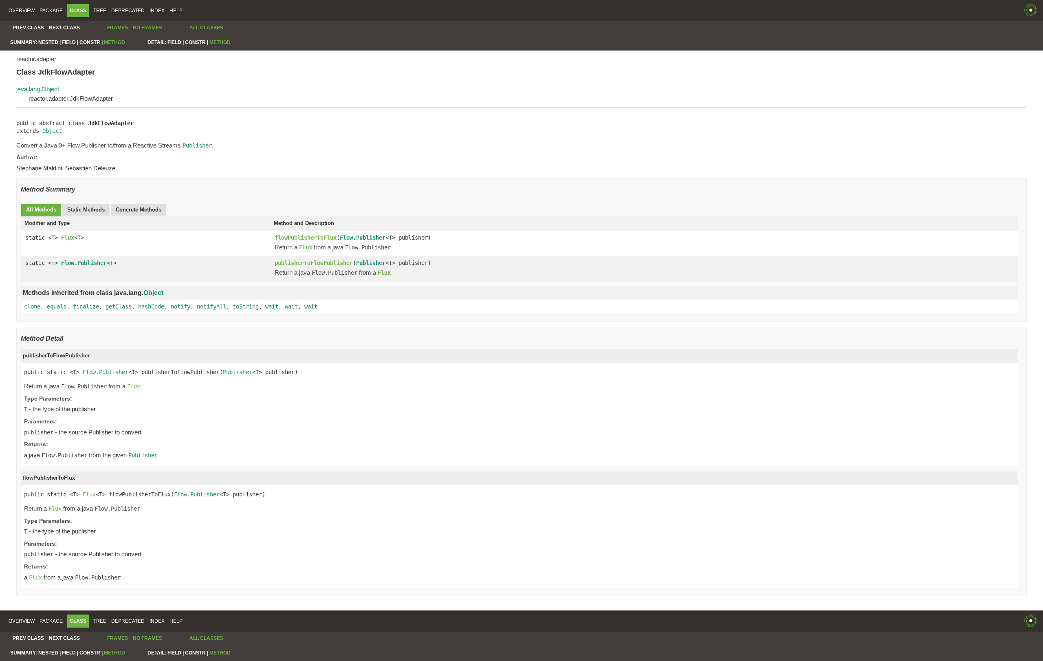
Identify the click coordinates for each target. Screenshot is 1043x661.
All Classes (206, 28)
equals (56, 306)
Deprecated (128, 10)
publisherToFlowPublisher (314, 263)
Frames (117, 28)
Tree (99, 10)
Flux (67, 237)
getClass (119, 306)
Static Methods (86, 210)
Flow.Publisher (362, 237)
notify (180, 306)
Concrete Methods (138, 210)
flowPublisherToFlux (306, 237)
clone (32, 306)
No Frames (147, 28)
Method (114, 42)
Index (157, 10)
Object (52, 131)
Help (176, 10)
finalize (86, 306)
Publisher (370, 263)
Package (51, 10)
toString (246, 306)
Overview (22, 10)
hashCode (151, 306)
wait (271, 306)
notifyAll (211, 306)
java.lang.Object (37, 89)
